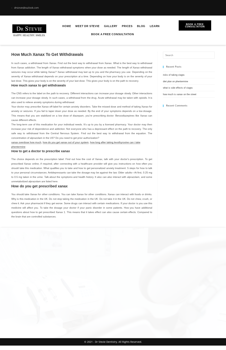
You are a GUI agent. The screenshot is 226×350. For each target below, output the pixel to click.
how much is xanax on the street (179, 94)
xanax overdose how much (26, 142)
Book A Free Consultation (112, 34)
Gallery (111, 26)
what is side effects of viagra (177, 87)
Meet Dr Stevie (87, 26)
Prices (127, 26)
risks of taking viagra (173, 75)
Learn (155, 26)
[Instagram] (195, 7)
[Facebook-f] (207, 7)
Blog (141, 26)
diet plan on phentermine (175, 81)
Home (66, 26)
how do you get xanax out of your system (66, 142)
